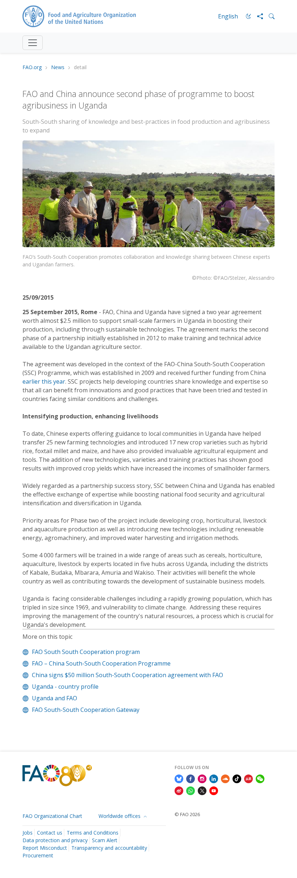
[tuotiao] (248, 778)
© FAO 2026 (187, 814)
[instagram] (202, 778)
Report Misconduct (44, 847)
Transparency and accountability (109, 847)
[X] (202, 790)
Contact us (49, 832)
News (57, 67)
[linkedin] (213, 778)
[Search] (269, 16)
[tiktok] (237, 778)
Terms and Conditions (92, 832)
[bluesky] (179, 778)
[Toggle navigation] (32, 42)
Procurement (37, 855)
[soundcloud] (225, 778)
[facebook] (190, 778)
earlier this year (43, 381)
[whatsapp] (190, 790)
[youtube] (213, 790)
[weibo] (179, 790)
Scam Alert (104, 840)
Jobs (27, 832)
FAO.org (32, 67)
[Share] (257, 16)
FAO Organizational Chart (52, 815)
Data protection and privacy (55, 840)
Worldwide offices (120, 815)
